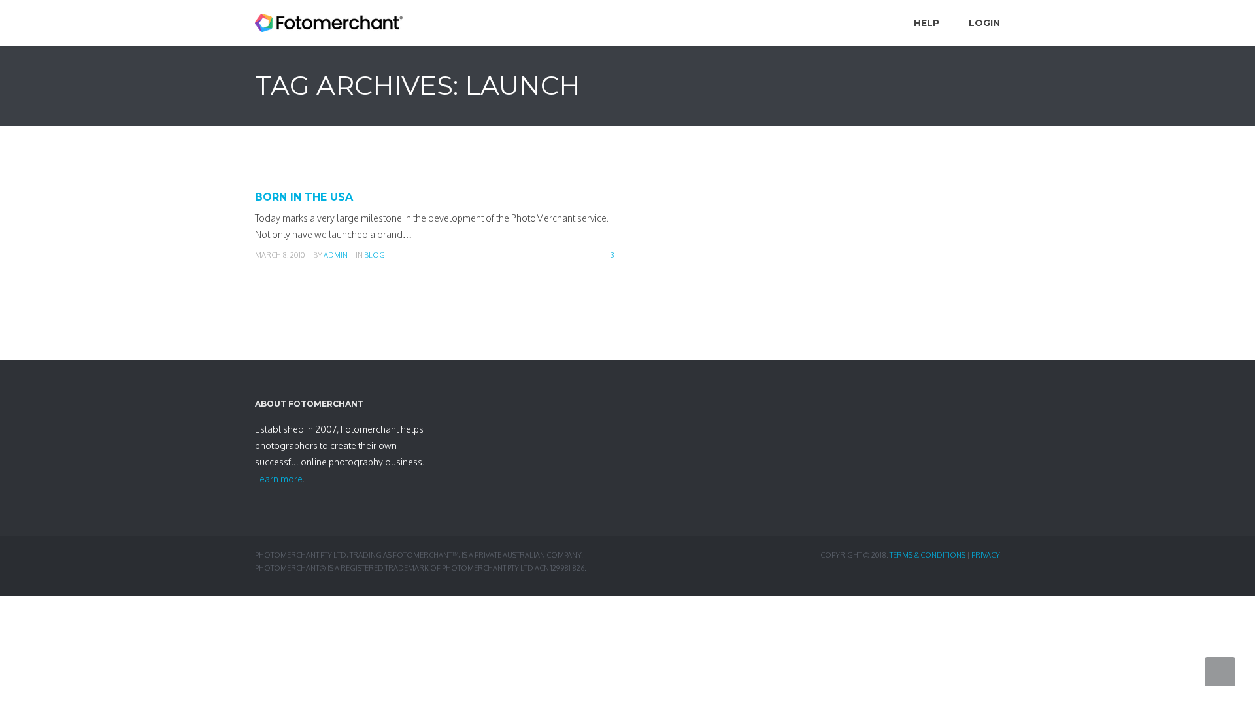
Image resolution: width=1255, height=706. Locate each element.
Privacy (985, 555)
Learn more (279, 478)
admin (336, 255)
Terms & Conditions (927, 555)
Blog (374, 255)
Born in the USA (304, 197)
